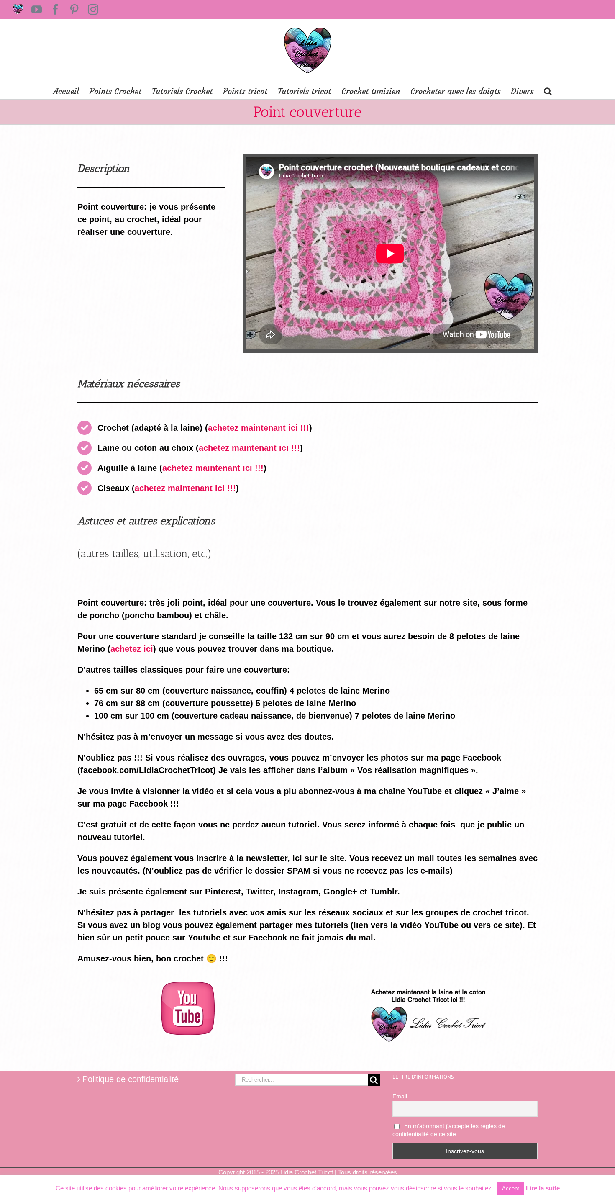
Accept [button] (510, 1188)
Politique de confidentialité (130, 1079)
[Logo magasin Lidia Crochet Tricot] (427, 985)
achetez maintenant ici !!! (258, 427)
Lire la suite (543, 1188)
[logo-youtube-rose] (188, 985)
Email (399, 1096)
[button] (548, 90)
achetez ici (131, 648)
